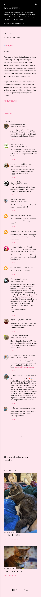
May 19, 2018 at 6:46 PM (19, 126)
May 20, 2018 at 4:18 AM (19, 184)
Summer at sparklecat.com (21, 164)
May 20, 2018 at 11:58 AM (23, 215)
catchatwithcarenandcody (24, 367)
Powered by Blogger (22, 590)
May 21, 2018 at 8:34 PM (28, 375)
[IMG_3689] (8, 46)
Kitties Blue (15, 375)
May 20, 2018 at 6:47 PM (25, 267)
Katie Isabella (15, 182)
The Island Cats (16, 144)
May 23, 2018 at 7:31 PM (28, 408)
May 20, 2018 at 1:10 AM (19, 166)
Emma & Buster (12, 8)
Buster (10, 113)
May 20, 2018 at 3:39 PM (26, 251)
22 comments (13, 575)
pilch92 (13, 267)
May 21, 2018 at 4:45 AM (19, 338)
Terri (12, 215)
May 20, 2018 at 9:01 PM (19, 281)
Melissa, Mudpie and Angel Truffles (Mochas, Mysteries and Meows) (23, 249)
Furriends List (17, 23)
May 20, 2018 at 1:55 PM (28, 231)
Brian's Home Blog (18, 200)
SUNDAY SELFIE (10, 101)
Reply (12, 139)
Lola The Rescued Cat (19, 336)
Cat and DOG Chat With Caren (22, 356)
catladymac (15, 231)
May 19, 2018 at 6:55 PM (19, 146)
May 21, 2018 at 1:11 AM (23, 320)
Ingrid (12, 320)
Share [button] (5, 110)
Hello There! (12, 534)
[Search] (36, 3)
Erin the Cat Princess (18, 279)
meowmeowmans (17, 125)
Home (6, 23)
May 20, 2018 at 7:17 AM (19, 201)
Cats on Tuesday (14, 571)
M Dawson (14, 408)
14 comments (13, 539)
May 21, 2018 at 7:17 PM (19, 357)
